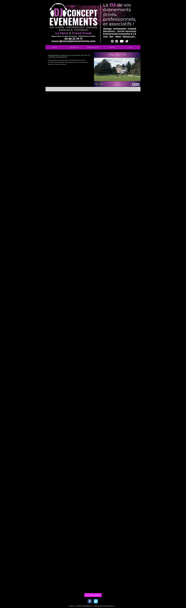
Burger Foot (136, 131)
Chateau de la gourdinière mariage (129, 159)
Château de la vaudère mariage (129, 223)
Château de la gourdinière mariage (129, 218)
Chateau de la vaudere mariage (129, 162)
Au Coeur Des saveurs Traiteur (129, 100)
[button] (73, 47)
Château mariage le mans (127, 229)
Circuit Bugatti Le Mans (127, 246)
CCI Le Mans (126, 133)
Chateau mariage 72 (125, 167)
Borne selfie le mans (125, 125)
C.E (120, 133)
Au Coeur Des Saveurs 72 (127, 97)
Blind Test (131, 119)
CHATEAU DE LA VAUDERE (128, 139)
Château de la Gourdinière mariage (129, 215)
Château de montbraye (126, 226)
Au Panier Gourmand (126, 102)
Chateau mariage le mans (127, 170)
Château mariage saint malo (128, 232)
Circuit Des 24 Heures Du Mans (129, 249)
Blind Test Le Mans (125, 122)
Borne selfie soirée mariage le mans (129, 128)
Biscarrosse (122, 119)
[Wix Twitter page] (96, 601)
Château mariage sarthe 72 (128, 237)
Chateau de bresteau (126, 153)
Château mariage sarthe (127, 235)
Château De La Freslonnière (128, 178)
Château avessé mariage (127, 195)
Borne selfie (136, 122)
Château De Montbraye (126, 190)
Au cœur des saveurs (126, 105)
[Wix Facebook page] (90, 601)
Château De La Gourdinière (128, 181)
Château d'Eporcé (124, 201)
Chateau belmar (124, 150)
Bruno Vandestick (125, 131)
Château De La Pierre (126, 184)
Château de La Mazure (126, 207)
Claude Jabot (123, 252)
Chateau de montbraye (126, 164)
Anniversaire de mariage (127, 94)
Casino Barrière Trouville (127, 145)
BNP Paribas (123, 114)
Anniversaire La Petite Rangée (129, 91)
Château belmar (124, 198)
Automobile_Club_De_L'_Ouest (129, 111)
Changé (121, 147)
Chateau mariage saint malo (128, 173)
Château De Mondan (125, 187)
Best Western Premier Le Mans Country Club (129, 117)
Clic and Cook (133, 252)
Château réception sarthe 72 (128, 240)
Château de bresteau (126, 212)
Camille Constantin (131, 142)
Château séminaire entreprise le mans (129, 243)
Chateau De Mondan (132, 147)
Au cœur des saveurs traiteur (128, 108)
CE (134, 136)
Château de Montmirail (126, 209)
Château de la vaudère (126, 221)
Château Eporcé (124, 192)
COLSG (121, 142)
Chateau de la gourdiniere (127, 156)
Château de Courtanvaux (127, 204)
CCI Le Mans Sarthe (125, 136)
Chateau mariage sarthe (127, 176)
